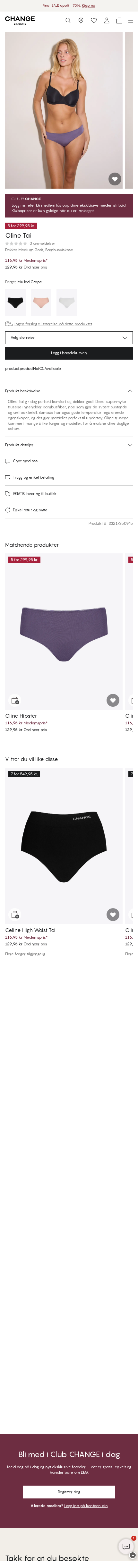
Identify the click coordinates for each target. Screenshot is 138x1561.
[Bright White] (66, 303)
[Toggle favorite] (114, 179)
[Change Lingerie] (20, 20)
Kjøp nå (88, 5)
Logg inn (19, 205)
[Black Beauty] (15, 303)
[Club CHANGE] (106, 20)
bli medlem (45, 205)
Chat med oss (25, 460)
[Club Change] (93, 20)
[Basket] (119, 20)
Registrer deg (69, 1491)
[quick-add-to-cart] (14, 700)
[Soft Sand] (41, 303)
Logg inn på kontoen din (86, 1505)
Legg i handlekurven (69, 352)
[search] (68, 20)
